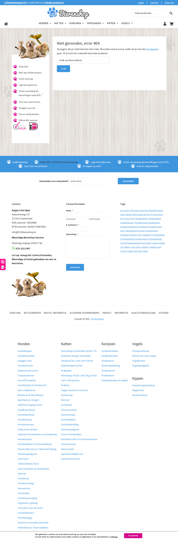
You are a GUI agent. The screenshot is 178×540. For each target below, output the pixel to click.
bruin (122, 214)
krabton (133, 234)
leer (140, 234)
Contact (154, 2)
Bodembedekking (111, 365)
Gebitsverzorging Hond (30, 404)
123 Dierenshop (97, 319)
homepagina (152, 49)
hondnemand (155, 226)
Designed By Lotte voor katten (77, 360)
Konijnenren (108, 360)
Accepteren (133, 535)
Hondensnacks (25, 365)
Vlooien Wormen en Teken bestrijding (37, 449)
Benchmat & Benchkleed (30, 395)
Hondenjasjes (25, 439)
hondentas (143, 226)
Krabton (65, 385)
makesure (147, 234)
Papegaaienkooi (134, 243)
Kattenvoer (67, 395)
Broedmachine (139, 395)
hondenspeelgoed (128, 226)
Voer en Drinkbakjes (71, 434)
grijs (122, 218)
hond (132, 218)
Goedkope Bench (26, 409)
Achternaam (94, 219)
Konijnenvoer (108, 370)
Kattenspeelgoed (70, 429)
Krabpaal (124, 234)
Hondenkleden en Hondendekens (35, 444)
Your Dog (138, 251)
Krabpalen (66, 370)
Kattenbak (130, 230)
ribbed (126, 247)
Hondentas (23, 478)
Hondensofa (154, 222)
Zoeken (171, 13)
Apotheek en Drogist (28, 400)
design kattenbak (134, 214)
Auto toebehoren (26, 390)
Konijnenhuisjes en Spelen (115, 380)
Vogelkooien (138, 360)
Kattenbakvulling (70, 424)
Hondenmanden (26, 355)
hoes (127, 218)
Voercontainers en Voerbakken (33, 468)
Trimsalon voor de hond (30, 508)
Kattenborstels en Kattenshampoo (79, 439)
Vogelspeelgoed (140, 365)
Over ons (169, 2)
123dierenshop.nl (54, 2)
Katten (58, 23)
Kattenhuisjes (68, 414)
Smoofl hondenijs (27, 380)
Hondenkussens (26, 424)
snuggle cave (155, 247)
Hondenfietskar (26, 512)
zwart (145, 251)
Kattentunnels (68, 444)
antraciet (124, 210)
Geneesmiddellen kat (72, 454)
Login (141, 2)
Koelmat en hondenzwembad (33, 522)
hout (122, 230)
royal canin (135, 247)
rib (121, 247)
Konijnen (75, 23)
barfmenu (134, 210)
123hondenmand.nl (15, 2)
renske (161, 243)
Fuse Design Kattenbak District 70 (78, 351)
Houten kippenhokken (143, 385)
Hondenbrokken (26, 414)
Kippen (111, 23)
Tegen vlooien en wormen (74, 390)
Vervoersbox (24, 488)
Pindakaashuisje (140, 351)
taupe (130, 251)
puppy (155, 243)
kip (137, 230)
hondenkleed (154, 218)
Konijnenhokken (110, 351)
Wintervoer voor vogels (144, 355)
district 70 (148, 214)
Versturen (75, 267)
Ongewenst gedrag (28, 503)
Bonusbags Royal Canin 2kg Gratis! (79, 375)
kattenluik (66, 404)
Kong (142, 230)
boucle (160, 210)
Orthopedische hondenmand (134, 239)
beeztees (144, 210)
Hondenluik (23, 493)
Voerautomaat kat (70, 458)
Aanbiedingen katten (72, 365)
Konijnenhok (151, 230)
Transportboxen (26, 375)
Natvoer (22, 473)
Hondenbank (142, 218)
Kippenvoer (138, 390)
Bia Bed (152, 210)
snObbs (144, 247)
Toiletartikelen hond (28, 463)
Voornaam (70, 219)
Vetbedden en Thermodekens (33, 527)
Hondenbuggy (25, 517)
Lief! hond (23, 458)
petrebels (146, 243)
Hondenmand (141, 222)
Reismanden (67, 449)
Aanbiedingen (25, 351)
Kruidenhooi (108, 375)
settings (114, 537)
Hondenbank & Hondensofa (32, 385)
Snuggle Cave (25, 360)
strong (123, 251)
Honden (43, 23)
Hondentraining (26, 483)
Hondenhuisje (25, 419)
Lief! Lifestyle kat (70, 380)
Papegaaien (94, 23)
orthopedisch (158, 234)
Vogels (125, 23)
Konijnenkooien (110, 355)
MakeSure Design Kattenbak (76, 355)
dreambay (158, 214)
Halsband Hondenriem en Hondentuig (37, 434)
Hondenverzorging (27, 498)
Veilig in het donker (28, 429)
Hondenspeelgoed (27, 454)
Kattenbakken (68, 419)
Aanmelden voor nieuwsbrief (53, 181)
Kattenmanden (69, 409)
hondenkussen (127, 222)
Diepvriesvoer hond (28, 370)
